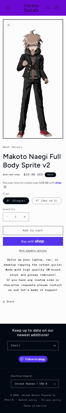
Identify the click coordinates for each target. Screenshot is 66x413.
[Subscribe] (54, 345)
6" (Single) (16, 200)
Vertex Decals (31, 395)
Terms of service (35, 406)
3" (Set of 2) (47, 200)
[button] (7, 8)
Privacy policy (51, 400)
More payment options (33, 250)
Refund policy (28, 400)
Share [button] (10, 301)
